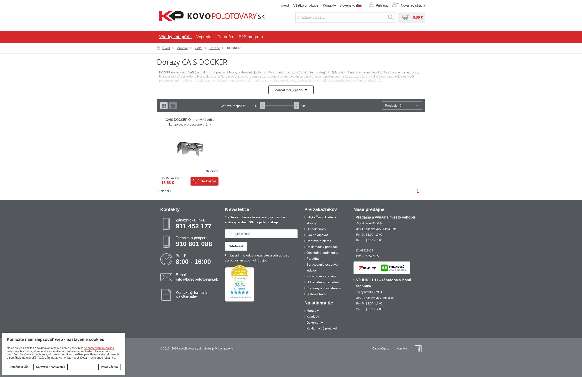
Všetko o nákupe (305, 5)
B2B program (251, 37)
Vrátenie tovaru (317, 294)
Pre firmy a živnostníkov (323, 288)
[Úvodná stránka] (212, 16)
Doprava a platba (318, 241)
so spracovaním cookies (99, 348)
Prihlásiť (382, 5)
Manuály (312, 310)
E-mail (197, 277)
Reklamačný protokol (321, 328)
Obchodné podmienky (322, 252)
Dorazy (214, 48)
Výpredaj (204, 37)
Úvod (285, 5)
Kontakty (329, 5)
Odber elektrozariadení (323, 282)
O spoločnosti (316, 229)
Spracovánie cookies (321, 276)
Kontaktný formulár (192, 294)
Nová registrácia (413, 5)
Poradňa (225, 37)
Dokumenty (314, 322)
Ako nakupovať (317, 235)
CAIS (198, 48)
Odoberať (235, 246)
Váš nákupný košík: (405, 18)
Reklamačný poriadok (322, 247)
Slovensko (347, 5)
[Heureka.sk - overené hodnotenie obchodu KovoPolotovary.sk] (239, 300)
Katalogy (312, 316)
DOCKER (234, 48)
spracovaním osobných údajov (246, 260)
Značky (182, 48)
